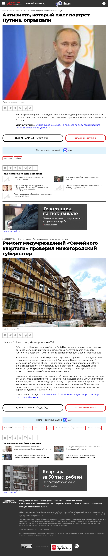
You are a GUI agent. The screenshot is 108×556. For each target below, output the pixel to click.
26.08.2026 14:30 (9, 239)
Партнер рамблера (41, 546)
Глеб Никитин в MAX (11, 329)
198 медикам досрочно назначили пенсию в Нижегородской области (84, 448)
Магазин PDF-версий (73, 501)
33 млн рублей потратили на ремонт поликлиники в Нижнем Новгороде (81, 456)
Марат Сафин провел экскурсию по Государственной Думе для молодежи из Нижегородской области (31, 188)
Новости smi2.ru (11, 231)
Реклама (58, 501)
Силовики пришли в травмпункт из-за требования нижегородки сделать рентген (31, 456)
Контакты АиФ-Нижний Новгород (88, 504)
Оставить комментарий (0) (86, 138)
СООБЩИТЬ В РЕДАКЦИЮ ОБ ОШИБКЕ (33, 507)
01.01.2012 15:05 (8, 11)
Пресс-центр (46, 501)
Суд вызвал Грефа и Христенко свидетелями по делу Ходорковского (84, 187)
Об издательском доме (28, 501)
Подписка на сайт (63, 504)
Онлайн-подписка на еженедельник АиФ (36, 504)
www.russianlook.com (17, 102)
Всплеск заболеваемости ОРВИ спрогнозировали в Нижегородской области (32, 448)
